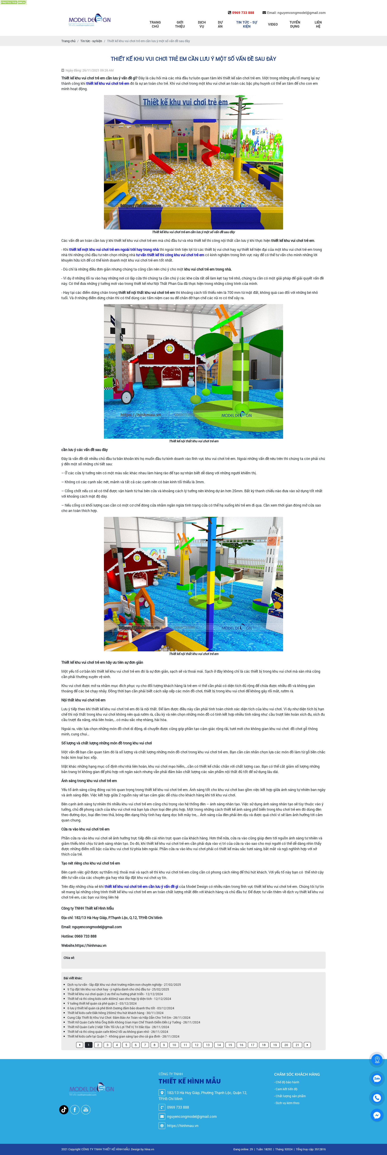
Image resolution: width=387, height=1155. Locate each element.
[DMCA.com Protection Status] (13, 2)
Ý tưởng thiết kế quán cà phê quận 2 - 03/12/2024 (102, 1003)
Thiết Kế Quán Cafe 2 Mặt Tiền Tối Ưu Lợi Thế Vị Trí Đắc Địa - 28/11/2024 (118, 1027)
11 (185, 1045)
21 (297, 1045)
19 (275, 1045)
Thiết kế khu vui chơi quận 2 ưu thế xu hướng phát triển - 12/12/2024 (115, 994)
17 (252, 1045)
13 (208, 1045)
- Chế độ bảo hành (286, 1082)
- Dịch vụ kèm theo (286, 1103)
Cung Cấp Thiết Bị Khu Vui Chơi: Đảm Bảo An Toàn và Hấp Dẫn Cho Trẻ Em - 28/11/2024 (128, 1017)
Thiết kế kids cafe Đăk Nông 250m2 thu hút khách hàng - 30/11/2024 (115, 1013)
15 (230, 1045)
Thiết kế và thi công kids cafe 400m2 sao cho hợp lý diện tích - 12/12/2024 (119, 999)
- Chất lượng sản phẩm (290, 1096)
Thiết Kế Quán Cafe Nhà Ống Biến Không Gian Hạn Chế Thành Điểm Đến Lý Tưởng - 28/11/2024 (133, 1022)
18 (264, 1045)
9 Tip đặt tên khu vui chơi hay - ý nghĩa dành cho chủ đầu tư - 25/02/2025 (118, 989)
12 (196, 1045)
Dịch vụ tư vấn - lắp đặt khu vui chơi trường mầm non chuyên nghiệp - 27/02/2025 (124, 984)
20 (286, 1045)
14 (219, 1045)
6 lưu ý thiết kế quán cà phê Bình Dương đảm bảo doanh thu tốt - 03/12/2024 (120, 1008)
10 (174, 1045)
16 (241, 1045)
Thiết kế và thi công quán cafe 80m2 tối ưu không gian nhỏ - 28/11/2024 (117, 1031)
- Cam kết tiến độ (285, 1089)
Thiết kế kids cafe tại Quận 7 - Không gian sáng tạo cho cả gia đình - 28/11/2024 (123, 1036)
